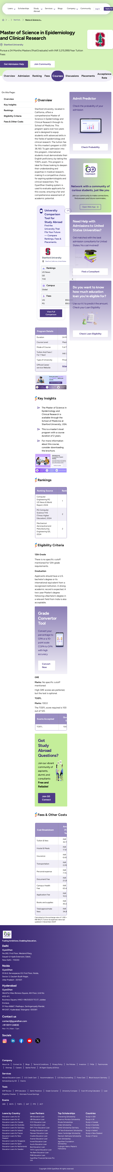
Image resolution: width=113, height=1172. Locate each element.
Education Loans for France (12, 1133)
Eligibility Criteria (12, 116)
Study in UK (90, 1119)
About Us (5, 1064)
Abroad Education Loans (11, 1078)
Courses (58, 76)
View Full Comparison (51, 313)
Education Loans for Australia (13, 1125)
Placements (88, 75)
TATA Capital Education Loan (41, 1150)
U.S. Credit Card (30, 1078)
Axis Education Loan (37, 1125)
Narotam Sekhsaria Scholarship (69, 1136)
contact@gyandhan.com (14, 1021)
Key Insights (10, 104)
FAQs (92, 1064)
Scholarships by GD (9, 1081)
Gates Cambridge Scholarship (69, 1133)
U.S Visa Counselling (65, 1078)
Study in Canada (92, 1122)
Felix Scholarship (64, 1139)
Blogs (60, 8)
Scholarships (23, 8)
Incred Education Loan (38, 1141)
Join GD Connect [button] (46, 798)
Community (85, 8)
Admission (24, 75)
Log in (97, 9)
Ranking (37, 75)
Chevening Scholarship (66, 1117)
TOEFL (19, 1104)
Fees (47, 75)
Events (23, 1081)
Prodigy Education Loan (39, 1130)
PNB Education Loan (37, 1155)
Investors (82, 1064)
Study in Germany (92, 1128)
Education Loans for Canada (12, 1122)
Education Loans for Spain (12, 1144)
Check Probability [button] (90, 147)
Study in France (91, 1136)
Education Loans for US (11, 1117)
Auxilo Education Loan (38, 1144)
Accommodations (47, 1078)
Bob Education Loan (37, 1147)
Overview (9, 75)
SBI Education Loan (37, 1117)
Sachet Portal (30, 1068)
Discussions (72, 75)
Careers (19, 1068)
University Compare (69, 1091)
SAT (27, 1104)
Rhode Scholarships (65, 1122)
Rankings (8, 110)
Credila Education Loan (38, 1136)
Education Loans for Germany (13, 1128)
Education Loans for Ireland (12, 1130)
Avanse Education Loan (39, 1139)
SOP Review (6, 1091)
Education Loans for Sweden (13, 1149)
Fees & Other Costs (13, 121)
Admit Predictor (36, 1091)
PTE (34, 1104)
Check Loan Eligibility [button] (90, 333)
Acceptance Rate (104, 75)
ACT (41, 1104)
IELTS (11, 1104)
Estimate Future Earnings (29, 1094)
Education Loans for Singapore (13, 1141)
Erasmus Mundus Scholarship (69, 1119)
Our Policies (70, 1064)
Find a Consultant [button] (90, 271)
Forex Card (81, 1078)
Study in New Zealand (94, 1133)
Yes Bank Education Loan (39, 1153)
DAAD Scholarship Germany (68, 1128)
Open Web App (88, 207)
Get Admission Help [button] (14, 64)
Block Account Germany (98, 1078)
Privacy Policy (57, 1064)
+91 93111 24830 (10, 1025)
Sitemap (9, 1068)
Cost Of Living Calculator (90, 1091)
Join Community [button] (42, 64)
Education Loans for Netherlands (14, 1146)
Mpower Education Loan (39, 1133)
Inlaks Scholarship (64, 1125)
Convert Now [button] (46, 666)
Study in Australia (92, 1125)
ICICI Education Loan (38, 1122)
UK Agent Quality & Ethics (49, 1068)
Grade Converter (52, 1091)
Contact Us (17, 1064)
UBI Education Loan (37, 1119)
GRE (4, 1104)
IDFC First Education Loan (40, 1128)
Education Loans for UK (11, 1119)
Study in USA (90, 1117)
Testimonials (103, 1064)
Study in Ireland (91, 1130)
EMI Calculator (20, 1091)
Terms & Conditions (41, 1064)
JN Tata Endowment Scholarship (70, 1130)
